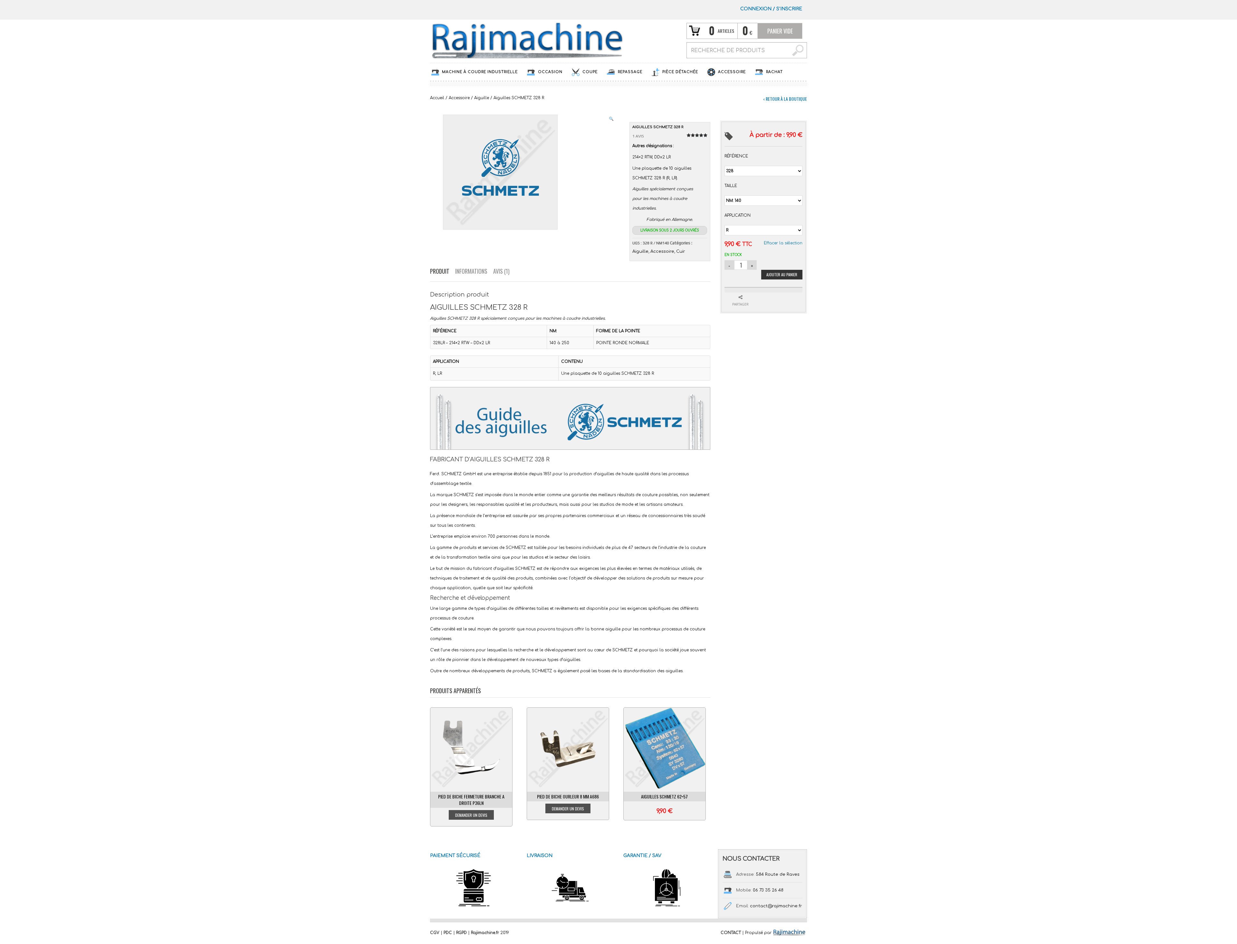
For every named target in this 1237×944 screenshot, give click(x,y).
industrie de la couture (683, 547)
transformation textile (469, 557)
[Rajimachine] (526, 40)
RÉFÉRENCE (736, 156)
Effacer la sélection (783, 243)
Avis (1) (501, 271)
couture (649, 495)
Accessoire (459, 98)
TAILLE (730, 186)
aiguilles (605, 474)
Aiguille (481, 98)
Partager (740, 304)
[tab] (442, 271)
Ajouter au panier (781, 274)
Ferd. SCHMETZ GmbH (453, 474)
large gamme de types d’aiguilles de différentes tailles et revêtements (508, 608)
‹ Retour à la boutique (785, 98)
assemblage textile (452, 483)
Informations (471, 271)
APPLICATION (737, 215)
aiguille (612, 629)
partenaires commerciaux (588, 516)
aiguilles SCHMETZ (516, 568)
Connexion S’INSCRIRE (771, 8)
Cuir (680, 251)
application (459, 588)
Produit (439, 271)
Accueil (437, 98)
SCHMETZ (464, 495)
